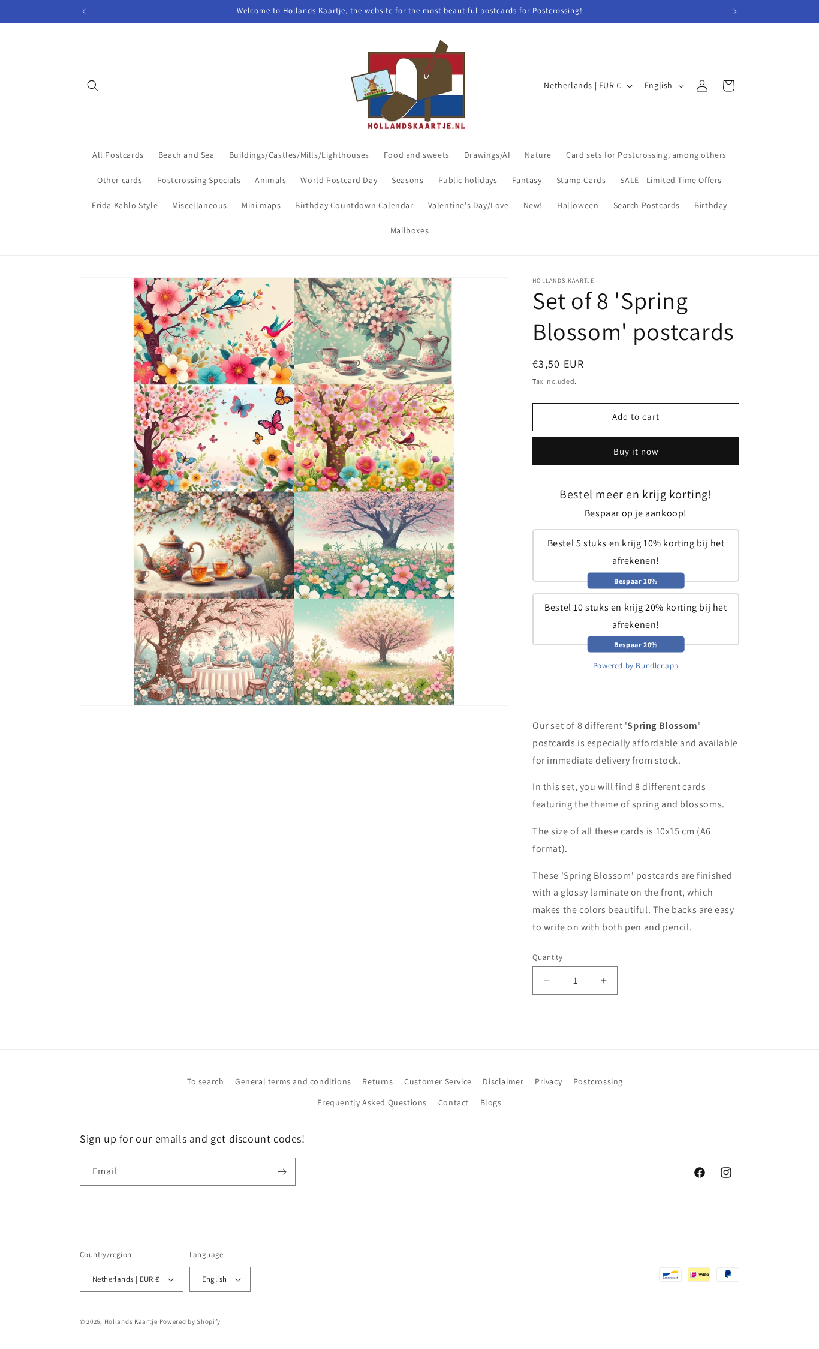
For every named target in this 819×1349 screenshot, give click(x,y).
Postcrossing (598, 1081)
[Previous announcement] (84, 11)
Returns (377, 1081)
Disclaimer (503, 1081)
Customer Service (438, 1081)
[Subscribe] (282, 1172)
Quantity (547, 957)
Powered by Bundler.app (636, 665)
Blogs (491, 1103)
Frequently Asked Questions (372, 1103)
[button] (93, 86)
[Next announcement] (735, 11)
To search (205, 1081)
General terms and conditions (293, 1081)
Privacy (548, 1081)
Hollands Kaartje (131, 1321)
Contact (453, 1103)
